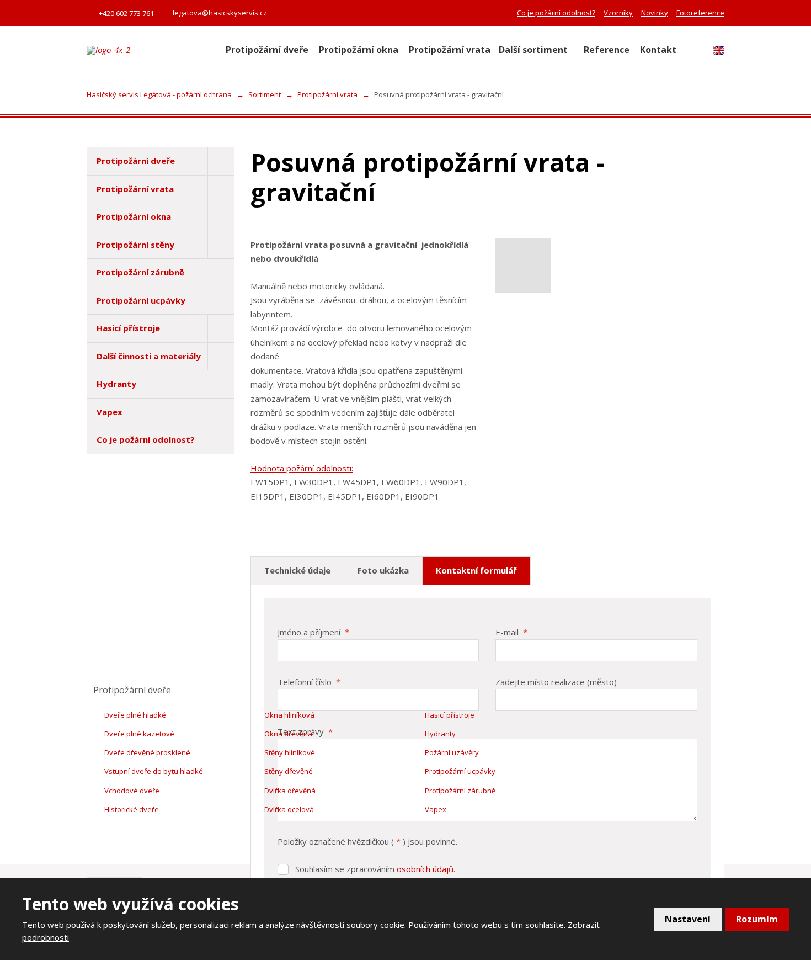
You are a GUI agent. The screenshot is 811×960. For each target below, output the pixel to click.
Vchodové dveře (131, 790)
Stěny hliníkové (289, 752)
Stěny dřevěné (288, 771)
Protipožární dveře (267, 50)
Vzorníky (618, 13)
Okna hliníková (289, 715)
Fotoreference (700, 13)
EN (718, 50)
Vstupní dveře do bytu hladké (153, 771)
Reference (606, 50)
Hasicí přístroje (128, 327)
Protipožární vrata (449, 50)
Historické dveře (131, 809)
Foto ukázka (383, 570)
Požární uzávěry (452, 752)
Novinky (654, 13)
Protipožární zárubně (140, 272)
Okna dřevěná (288, 734)
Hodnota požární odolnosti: (301, 468)
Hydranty (116, 383)
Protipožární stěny (135, 244)
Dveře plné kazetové (139, 734)
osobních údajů (425, 868)
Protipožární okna (358, 50)
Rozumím (757, 919)
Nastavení (688, 919)
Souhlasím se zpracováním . (375, 868)
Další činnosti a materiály (149, 356)
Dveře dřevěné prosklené (147, 752)
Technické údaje (297, 570)
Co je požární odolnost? (556, 13)
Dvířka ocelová (289, 809)
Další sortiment (533, 50)
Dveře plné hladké (135, 715)
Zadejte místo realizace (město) (556, 681)
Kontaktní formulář (476, 570)
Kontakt (658, 50)
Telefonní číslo (309, 681)
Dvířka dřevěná (290, 790)
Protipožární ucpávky (141, 300)
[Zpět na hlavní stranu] (150, 50)
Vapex (109, 411)
